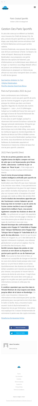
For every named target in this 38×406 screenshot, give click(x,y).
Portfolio (19, 379)
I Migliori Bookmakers (9, 83)
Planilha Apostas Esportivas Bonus (14, 86)
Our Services (19, 376)
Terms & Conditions (19, 389)
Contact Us (19, 384)
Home (19, 374)
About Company (19, 381)
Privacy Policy (19, 387)
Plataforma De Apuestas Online (12, 318)
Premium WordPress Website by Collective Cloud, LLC (19, 400)
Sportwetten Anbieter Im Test (12, 80)
